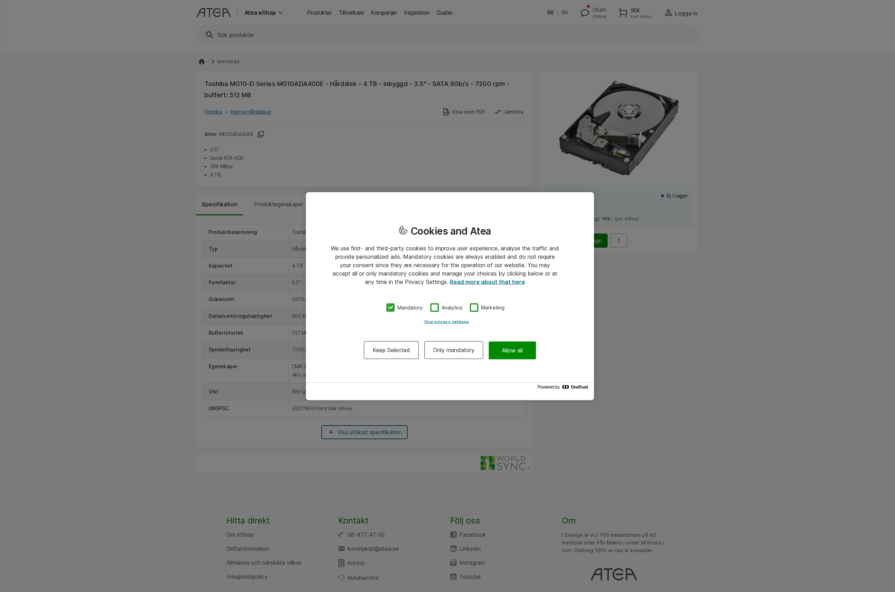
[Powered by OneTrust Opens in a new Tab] (563, 388)
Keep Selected (391, 350)
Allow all (512, 350)
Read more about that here (487, 281)
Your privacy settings (446, 321)
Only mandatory (453, 350)
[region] (450, 296)
